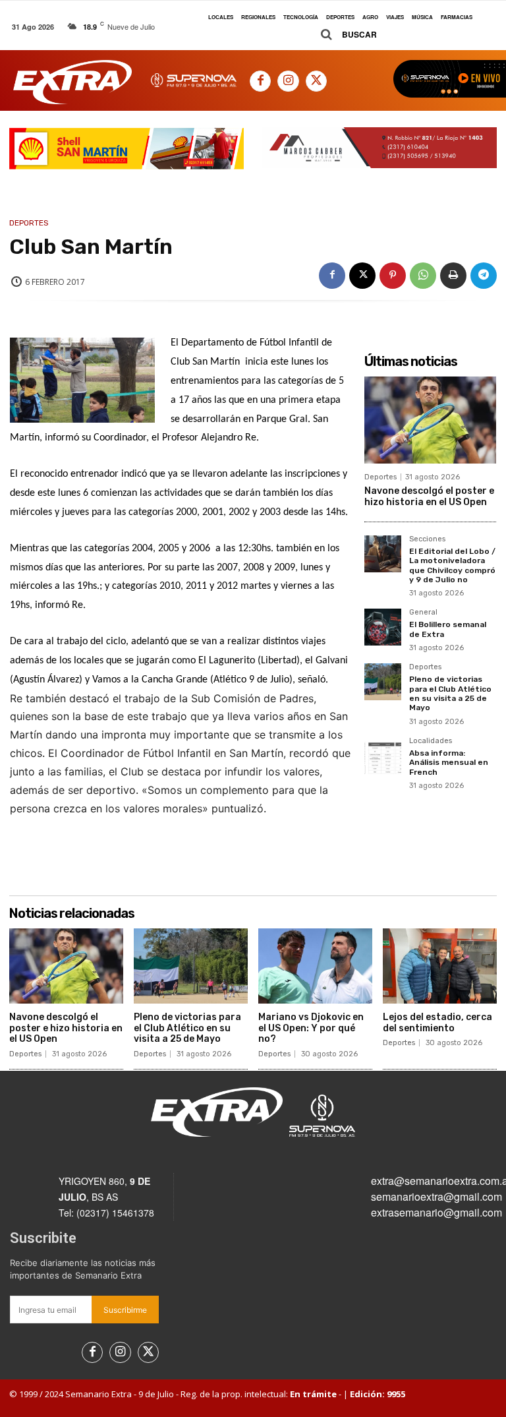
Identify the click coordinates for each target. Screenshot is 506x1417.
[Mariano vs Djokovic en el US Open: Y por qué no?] (315, 966)
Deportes (29, 223)
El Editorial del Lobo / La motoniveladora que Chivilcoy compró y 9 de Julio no (452, 565)
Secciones (427, 539)
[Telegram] (483, 275)
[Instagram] (287, 81)
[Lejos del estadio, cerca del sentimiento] (440, 966)
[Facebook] (260, 81)
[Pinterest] (393, 275)
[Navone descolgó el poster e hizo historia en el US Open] (430, 420)
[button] (344, 34)
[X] (316, 81)
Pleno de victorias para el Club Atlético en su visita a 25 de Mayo (450, 693)
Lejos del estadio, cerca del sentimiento (437, 1022)
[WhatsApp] (423, 275)
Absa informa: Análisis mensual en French (448, 762)
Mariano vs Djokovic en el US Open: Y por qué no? (311, 1028)
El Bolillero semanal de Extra (447, 629)
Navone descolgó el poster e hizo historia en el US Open (429, 496)
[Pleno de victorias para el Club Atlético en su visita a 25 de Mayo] (382, 681)
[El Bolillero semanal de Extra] (382, 627)
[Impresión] (453, 275)
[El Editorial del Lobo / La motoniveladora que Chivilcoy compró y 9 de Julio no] (382, 553)
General (423, 613)
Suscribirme (125, 1310)
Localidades (430, 741)
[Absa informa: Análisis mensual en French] (382, 755)
